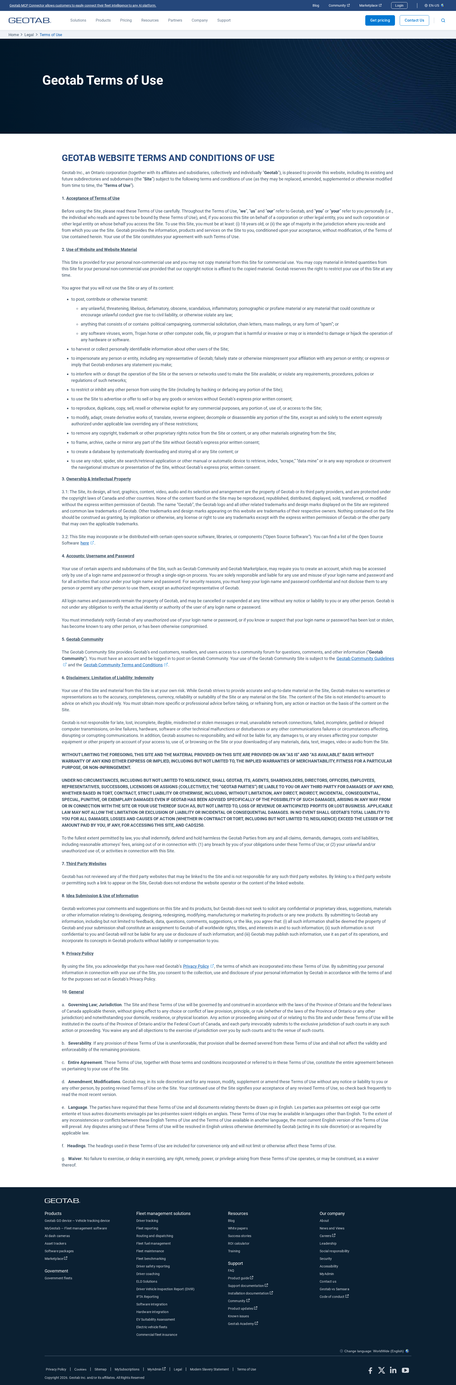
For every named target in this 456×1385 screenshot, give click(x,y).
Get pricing (380, 20)
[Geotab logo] (30, 20)
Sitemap (101, 1369)
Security (326, 1259)
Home (14, 35)
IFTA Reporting (147, 1297)
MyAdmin (327, 1274)
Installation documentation (266, 1293)
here (87, 542)
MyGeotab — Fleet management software (76, 1228)
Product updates (258, 1308)
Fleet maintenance (150, 1251)
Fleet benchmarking (151, 1259)
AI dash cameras (57, 1236)
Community (339, 5)
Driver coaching (148, 1274)
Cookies (80, 1369)
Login (399, 5)
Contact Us (414, 20)
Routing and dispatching (154, 1236)
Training (234, 1251)
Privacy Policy (56, 1369)
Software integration (151, 1304)
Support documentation (263, 1286)
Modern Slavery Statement (209, 1369)
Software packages (59, 1251)
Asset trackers (55, 1243)
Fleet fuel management (153, 1243)
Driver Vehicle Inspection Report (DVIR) (165, 1289)
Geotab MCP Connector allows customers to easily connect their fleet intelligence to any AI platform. (83, 5)
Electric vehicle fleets (151, 1327)
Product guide (256, 1278)
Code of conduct (350, 1297)
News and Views (332, 1228)
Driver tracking (147, 1221)
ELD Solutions (146, 1281)
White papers (238, 1228)
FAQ (231, 1270)
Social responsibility (334, 1251)
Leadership (328, 1243)
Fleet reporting (147, 1228)
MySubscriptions (127, 1369)
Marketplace (370, 5)
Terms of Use (51, 35)
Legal (29, 35)
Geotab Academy (258, 1324)
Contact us (328, 1281)
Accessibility (329, 1266)
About (324, 1221)
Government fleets (58, 1278)
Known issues (238, 1316)
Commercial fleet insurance (156, 1335)
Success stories (239, 1236)
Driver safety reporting (153, 1266)
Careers (343, 1236)
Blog (316, 5)
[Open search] (443, 20)
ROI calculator (238, 1243)
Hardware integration (152, 1312)
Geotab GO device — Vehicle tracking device (77, 1221)
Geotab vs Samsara (334, 1289)
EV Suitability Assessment (155, 1319)
